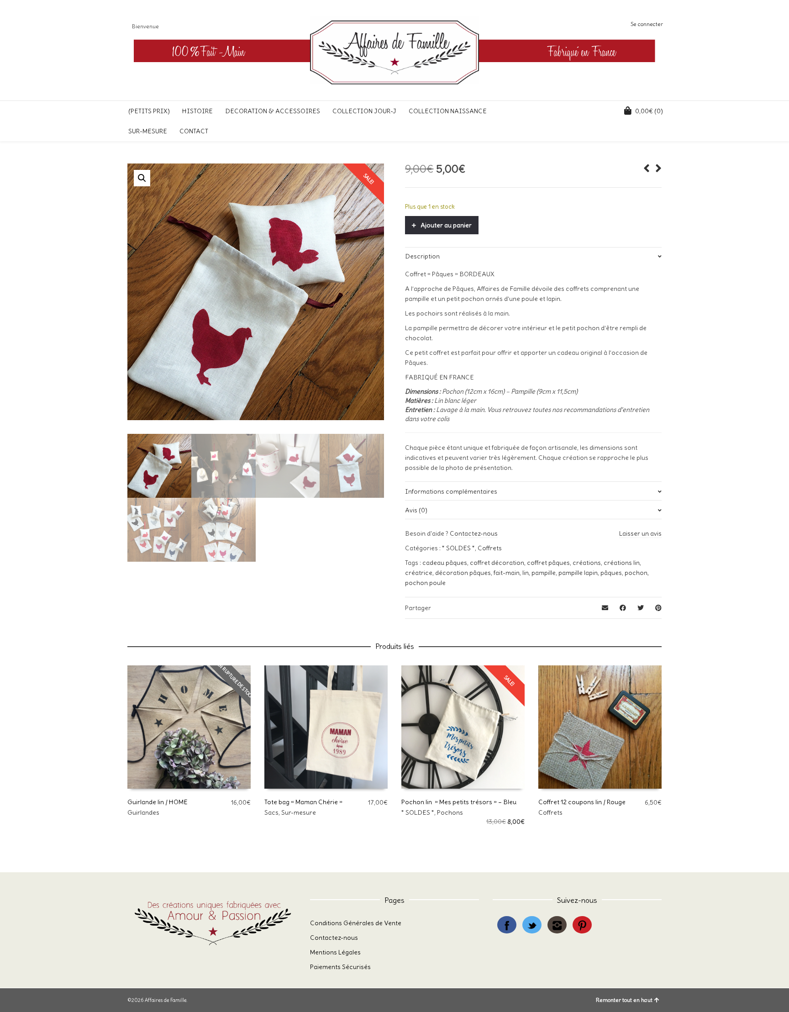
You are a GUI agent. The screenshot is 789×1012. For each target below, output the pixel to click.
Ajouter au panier (446, 225)
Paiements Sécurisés (340, 967)
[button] (142, 178)
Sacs (271, 812)
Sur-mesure (298, 812)
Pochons (450, 812)
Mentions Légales (335, 952)
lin (525, 573)
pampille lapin (578, 573)
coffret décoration (497, 563)
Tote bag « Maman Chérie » (303, 802)
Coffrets (490, 548)
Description (422, 256)
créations (587, 563)
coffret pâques (548, 563)
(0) (649, 111)
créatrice (418, 573)
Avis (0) (416, 510)
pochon (636, 573)
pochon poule (425, 583)
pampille (543, 573)
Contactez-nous (474, 533)
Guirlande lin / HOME (157, 802)
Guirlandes (143, 812)
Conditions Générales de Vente (355, 923)
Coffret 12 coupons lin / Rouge (582, 802)
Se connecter (647, 24)
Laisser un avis (640, 533)
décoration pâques (463, 573)
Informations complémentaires (451, 491)
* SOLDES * (458, 548)
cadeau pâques (444, 563)
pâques (611, 573)
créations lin (622, 563)
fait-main (507, 573)
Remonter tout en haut (624, 999)
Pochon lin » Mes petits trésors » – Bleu (458, 802)
